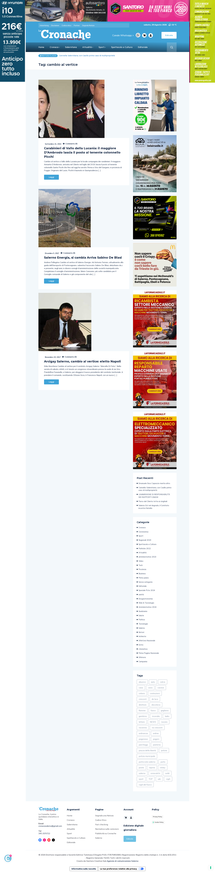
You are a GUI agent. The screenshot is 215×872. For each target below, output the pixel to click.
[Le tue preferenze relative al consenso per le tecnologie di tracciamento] (210, 867)
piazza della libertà (147, 750)
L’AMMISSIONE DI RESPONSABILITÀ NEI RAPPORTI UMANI (86, 55)
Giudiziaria (142, 611)
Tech (140, 565)
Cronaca (54, 47)
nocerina (143, 727)
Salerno (141, 628)
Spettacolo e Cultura (121, 47)
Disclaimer (55, 25)
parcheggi (143, 744)
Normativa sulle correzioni (107, 829)
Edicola (129, 839)
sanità (141, 594)
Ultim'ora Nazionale (146, 640)
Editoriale (143, 47)
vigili (168, 779)
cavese (161, 687)
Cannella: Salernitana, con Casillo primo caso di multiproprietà (154, 488)
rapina (152, 767)
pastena (157, 744)
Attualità (87, 47)
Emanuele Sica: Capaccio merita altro (154, 483)
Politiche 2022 (144, 548)
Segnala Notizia (88, 25)
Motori (141, 632)
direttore (142, 705)
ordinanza (143, 733)
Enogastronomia (145, 599)
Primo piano (143, 578)
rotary (162, 767)
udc (159, 779)
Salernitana (71, 47)
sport (141, 779)
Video (140, 561)
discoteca (156, 705)
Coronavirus (143, 532)
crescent (143, 699)
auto (153, 682)
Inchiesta (142, 636)
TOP (151, 779)
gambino (143, 716)
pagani (156, 739)
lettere (142, 722)
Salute (141, 615)
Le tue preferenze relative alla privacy (118, 869)
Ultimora (142, 657)
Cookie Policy (158, 822)
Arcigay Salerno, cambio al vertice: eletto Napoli (82, 361)
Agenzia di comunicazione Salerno (122, 861)
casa (141, 687)
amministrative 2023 (147, 557)
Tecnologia (143, 624)
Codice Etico (100, 820)
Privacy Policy (157, 817)
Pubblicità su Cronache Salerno (105, 835)
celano (142, 693)
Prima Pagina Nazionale (148, 653)
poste (141, 767)
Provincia (142, 569)
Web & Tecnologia (146, 603)
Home (41, 47)
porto (163, 762)
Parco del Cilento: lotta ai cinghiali (152, 501)
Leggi (51, 177)
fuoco (153, 710)
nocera (164, 722)
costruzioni (155, 693)
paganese (143, 739)
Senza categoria (145, 582)
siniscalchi (155, 773)
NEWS (153, 722)
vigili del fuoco (145, 784)
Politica (141, 619)
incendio (156, 716)
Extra (140, 645)
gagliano (165, 710)
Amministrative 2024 (147, 607)
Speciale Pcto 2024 (146, 590)
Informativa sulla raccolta (84, 869)
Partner (77, 25)
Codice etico (66, 25)
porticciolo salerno (147, 762)
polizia (164, 750)
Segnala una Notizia (104, 815)
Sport (101, 47)
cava (150, 687)
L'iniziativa (142, 649)
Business (142, 573)
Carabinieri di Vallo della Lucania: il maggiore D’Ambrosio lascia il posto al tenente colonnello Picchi (82, 152)
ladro (167, 716)
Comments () (71, 144)
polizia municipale (147, 756)
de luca (155, 699)
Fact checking (101, 824)
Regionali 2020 (144, 540)
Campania (142, 661)
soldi (167, 773)
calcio (162, 682)
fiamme (142, 710)
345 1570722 (44, 833)
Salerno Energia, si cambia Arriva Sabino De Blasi (83, 257)
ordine (156, 733)
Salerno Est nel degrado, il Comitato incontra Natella (153, 506)
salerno (142, 773)
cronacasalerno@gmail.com (50, 826)
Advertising (44, 25)
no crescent (157, 727)
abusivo (142, 682)
